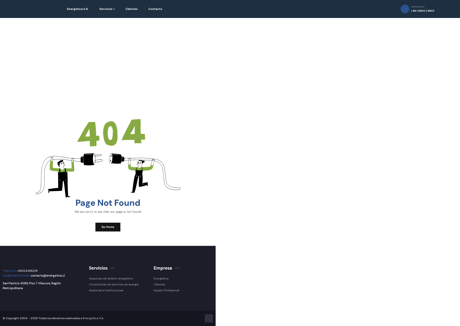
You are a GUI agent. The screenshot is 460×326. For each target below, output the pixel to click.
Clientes (132, 9)
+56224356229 (27, 271)
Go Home (108, 227)
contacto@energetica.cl (47, 275)
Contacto (155, 9)
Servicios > (107, 9)
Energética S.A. (78, 9)
